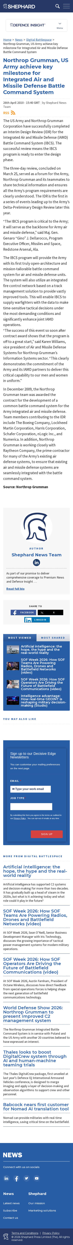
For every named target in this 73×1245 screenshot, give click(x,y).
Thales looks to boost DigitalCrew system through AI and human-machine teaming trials (35, 1058)
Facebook (27, 612)
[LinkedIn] (6, 1178)
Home (7, 40)
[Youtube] (36, 1178)
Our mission (36, 1203)
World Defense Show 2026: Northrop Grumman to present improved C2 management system (33, 1014)
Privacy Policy (20, 818)
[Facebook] (16, 1178)
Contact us (10, 1217)
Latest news (11, 1203)
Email (15, 780)
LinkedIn (36, 562)
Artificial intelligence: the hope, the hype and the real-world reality (35, 871)
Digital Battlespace (39, 40)
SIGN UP (46, 834)
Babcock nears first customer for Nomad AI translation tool (36, 1106)
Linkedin (40, 619)
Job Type (18, 798)
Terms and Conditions (25, 1233)
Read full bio (15, 589)
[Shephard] (19, 6)
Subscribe (10, 1210)
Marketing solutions (42, 1210)
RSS (6, 113)
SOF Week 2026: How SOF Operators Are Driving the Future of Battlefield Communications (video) (32, 966)
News (19, 40)
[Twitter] (26, 1178)
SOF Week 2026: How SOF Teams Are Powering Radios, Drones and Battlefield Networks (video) (35, 917)
